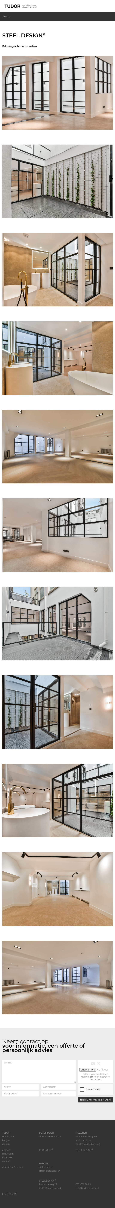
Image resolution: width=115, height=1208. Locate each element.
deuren (6, 1144)
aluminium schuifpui (50, 1136)
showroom (8, 1153)
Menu (6, 16)
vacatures (7, 1157)
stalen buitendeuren (49, 1171)
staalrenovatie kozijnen (88, 1144)
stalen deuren (46, 1167)
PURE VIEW (46, 1150)
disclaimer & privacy (12, 1167)
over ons (6, 1150)
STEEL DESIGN (84, 1150)
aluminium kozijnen (86, 1136)
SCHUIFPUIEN (46, 1132)
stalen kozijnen (83, 1140)
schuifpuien (8, 1136)
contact (6, 1161)
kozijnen (6, 1140)
